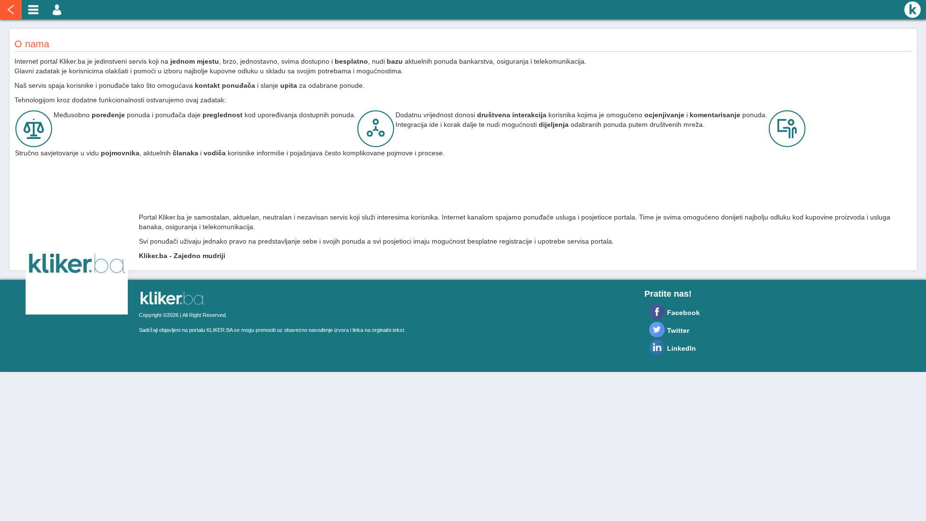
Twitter (678, 330)
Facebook (683, 312)
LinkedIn (681, 348)
